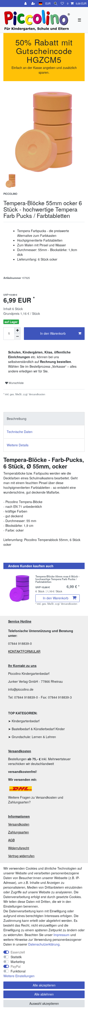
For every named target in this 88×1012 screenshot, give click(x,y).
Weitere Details (17, 445)
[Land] (40, 3)
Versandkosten (18, 824)
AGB (11, 840)
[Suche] (55, 3)
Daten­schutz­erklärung (44, 944)
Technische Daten (19, 431)
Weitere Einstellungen (19, 976)
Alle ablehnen (44, 994)
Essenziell (18, 952)
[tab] (44, 418)
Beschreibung (16, 418)
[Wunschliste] (62, 3)
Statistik (16, 957)
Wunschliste (16, 383)
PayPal (16, 966)
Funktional (18, 971)
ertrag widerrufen (22, 856)
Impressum (61, 934)
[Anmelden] (26, 3)
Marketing (18, 961)
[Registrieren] (33, 3)
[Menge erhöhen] (17, 330)
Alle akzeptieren (44, 985)
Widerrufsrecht (18, 848)
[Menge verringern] (17, 337)
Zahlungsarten (18, 832)
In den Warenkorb (53, 333)
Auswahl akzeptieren (44, 1003)
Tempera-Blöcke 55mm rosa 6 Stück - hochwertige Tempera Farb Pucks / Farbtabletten (57, 579)
